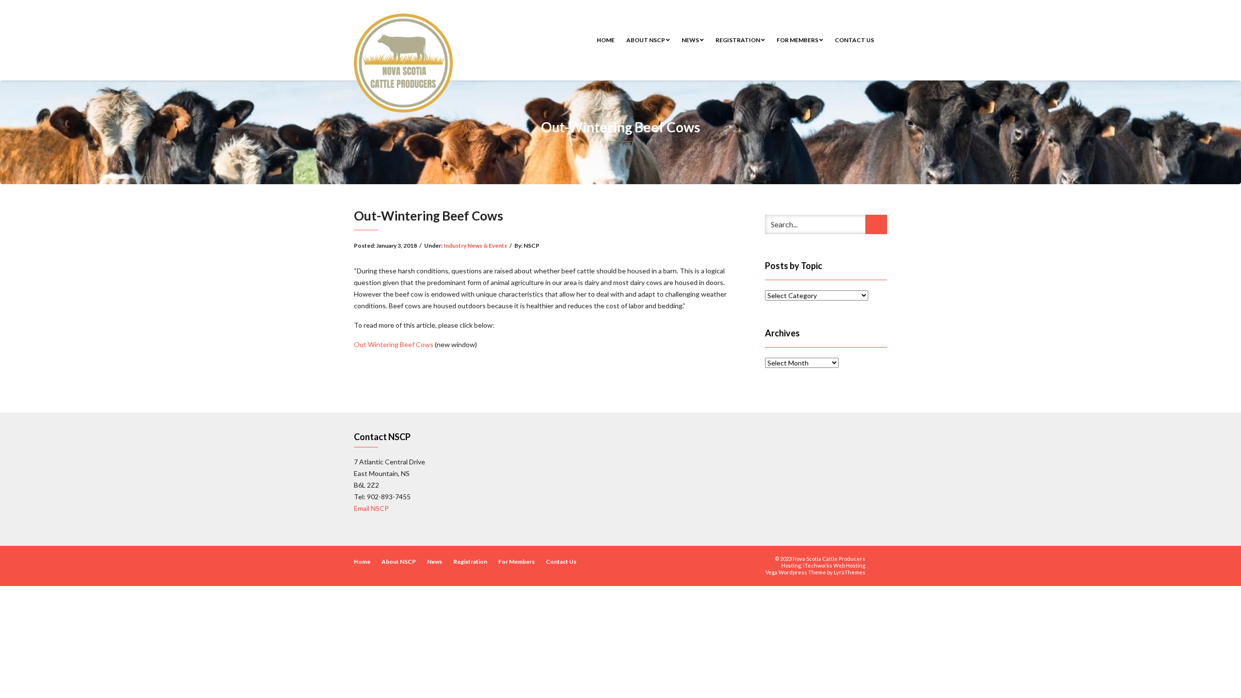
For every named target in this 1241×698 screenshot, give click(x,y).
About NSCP (646, 40)
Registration (738, 40)
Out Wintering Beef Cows (394, 344)
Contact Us (854, 40)
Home (606, 40)
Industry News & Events (475, 245)
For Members (798, 40)
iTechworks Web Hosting (834, 565)
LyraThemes (849, 572)
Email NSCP (371, 508)
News (691, 40)
